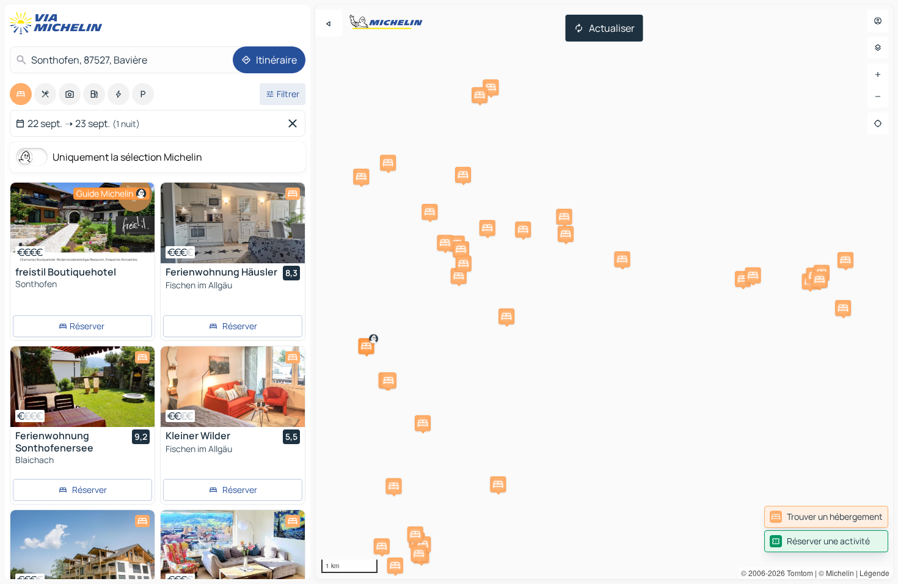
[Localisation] (877, 123)
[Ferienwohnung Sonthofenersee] (82, 386)
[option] (21, 94)
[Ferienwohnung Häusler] (233, 223)
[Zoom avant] (877, 75)
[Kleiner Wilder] (233, 386)
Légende (874, 573)
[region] (604, 292)
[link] (826, 517)
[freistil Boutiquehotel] (82, 223)
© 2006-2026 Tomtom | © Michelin (797, 573)
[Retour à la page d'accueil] (59, 23)
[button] (366, 346)
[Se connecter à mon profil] (877, 21)
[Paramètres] (877, 48)
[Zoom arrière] (877, 97)
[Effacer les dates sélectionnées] (295, 123)
